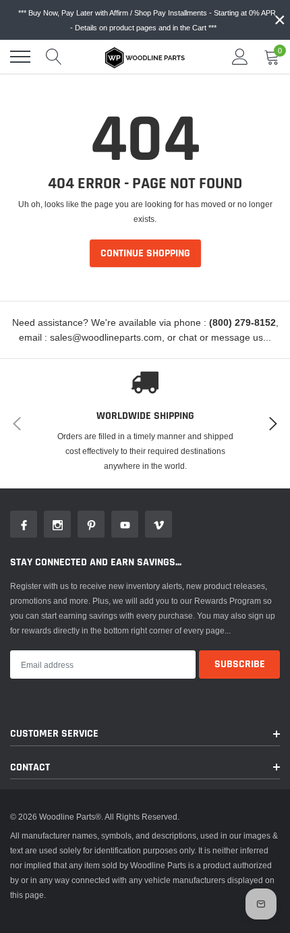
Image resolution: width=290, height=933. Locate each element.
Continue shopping (145, 253)
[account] (240, 56)
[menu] (20, 57)
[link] (23, 524)
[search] (54, 57)
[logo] (145, 57)
